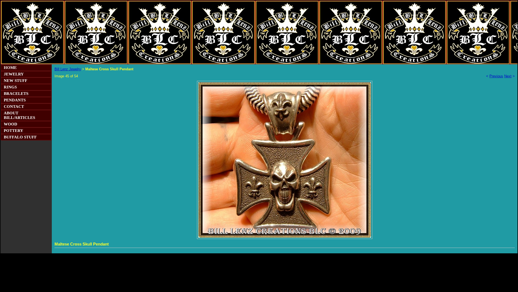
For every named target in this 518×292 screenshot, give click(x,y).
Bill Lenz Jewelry (67, 69)
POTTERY (13, 130)
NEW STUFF (15, 80)
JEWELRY (14, 74)
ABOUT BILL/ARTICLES (19, 115)
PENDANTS (15, 100)
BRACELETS (16, 93)
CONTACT (14, 106)
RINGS (10, 87)
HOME (10, 67)
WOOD (10, 124)
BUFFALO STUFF (20, 137)
